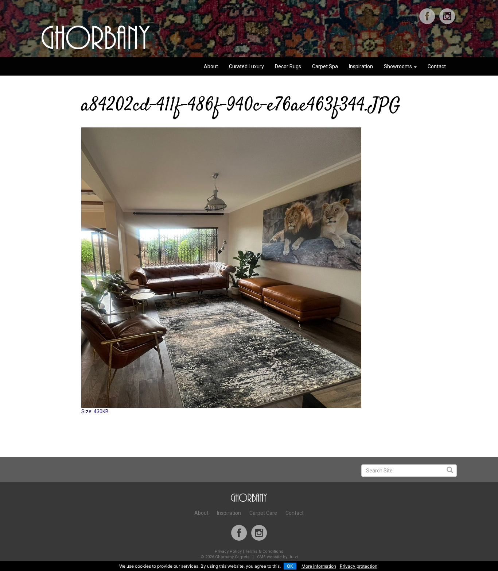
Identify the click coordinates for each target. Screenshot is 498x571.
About (211, 66)
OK (290, 566)
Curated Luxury (246, 66)
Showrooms (398, 66)
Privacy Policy (228, 551)
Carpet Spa (325, 66)
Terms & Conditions (264, 551)
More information (318, 566)
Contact (437, 66)
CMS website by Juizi (277, 557)
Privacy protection (358, 566)
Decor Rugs (288, 66)
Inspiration (361, 66)
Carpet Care (263, 513)
